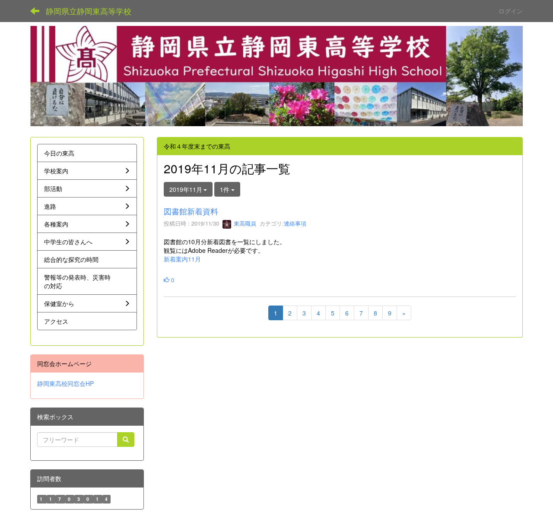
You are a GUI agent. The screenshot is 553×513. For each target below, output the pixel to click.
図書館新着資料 (191, 211)
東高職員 (244, 223)
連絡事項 (295, 223)
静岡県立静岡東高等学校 (88, 10)
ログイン (511, 10)
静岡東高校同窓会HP (65, 383)
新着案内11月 (182, 259)
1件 (225, 189)
